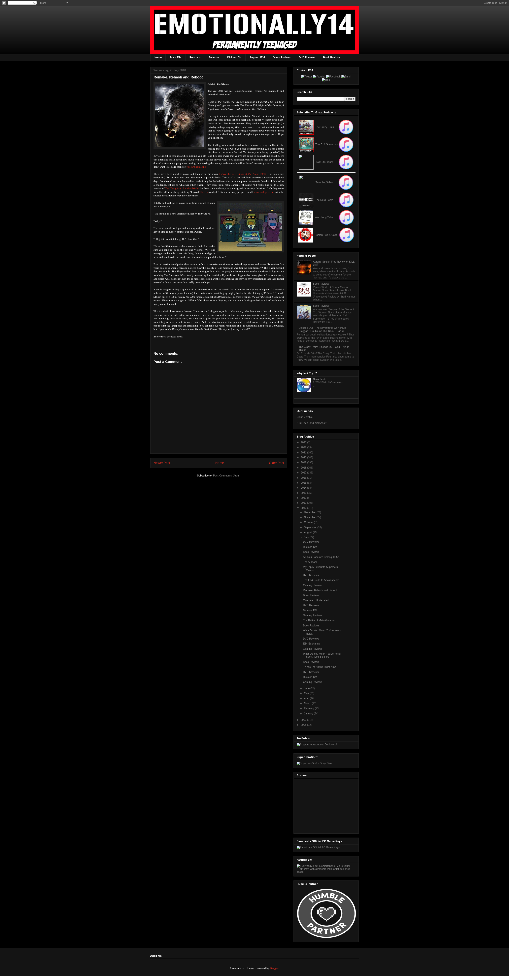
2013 (304, 492)
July (307, 537)
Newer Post (161, 463)
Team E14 (176, 57)
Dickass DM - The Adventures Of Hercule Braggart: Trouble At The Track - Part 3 (322, 329)
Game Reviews (282, 57)
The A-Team (310, 561)
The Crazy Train (324, 127)
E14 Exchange (311, 643)
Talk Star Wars (324, 161)
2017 (304, 472)
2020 (304, 457)
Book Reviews (331, 57)
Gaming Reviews (312, 585)
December (310, 512)
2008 (304, 724)
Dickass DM (234, 57)
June (307, 688)
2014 (304, 487)
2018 (304, 467)
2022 (304, 447)
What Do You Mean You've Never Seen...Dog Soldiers (322, 655)
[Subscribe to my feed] (306, 144)
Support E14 (257, 57)
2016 (304, 477)
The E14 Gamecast (326, 144)
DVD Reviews (307, 57)
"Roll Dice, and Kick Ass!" (312, 422)
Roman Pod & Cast (326, 234)
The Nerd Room (324, 199)
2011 (304, 502)
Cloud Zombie (305, 417)
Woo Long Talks (324, 217)
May (307, 693)
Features (214, 57)
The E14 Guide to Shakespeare (321, 580)
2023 (304, 442)
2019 (304, 462)
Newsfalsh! (319, 379)
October (309, 522)
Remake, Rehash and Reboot (320, 590)
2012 (304, 497)
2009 (304, 719)
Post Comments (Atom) (226, 475)
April (307, 698)
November (310, 517)
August (308, 532)
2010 (304, 507)
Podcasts (195, 57)
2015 (304, 482)
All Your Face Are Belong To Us (321, 557)
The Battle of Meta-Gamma (318, 620)
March (308, 703)
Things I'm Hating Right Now (319, 666)
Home (158, 57)
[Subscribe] (346, 144)
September (310, 527)
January (309, 713)
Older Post (276, 463)
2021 (304, 452)
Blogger (274, 968)
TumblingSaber (324, 182)
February (309, 708)
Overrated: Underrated (315, 600)
